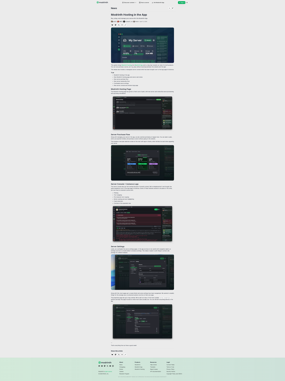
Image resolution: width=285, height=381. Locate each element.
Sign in (183, 2)
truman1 (127, 21)
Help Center (153, 364)
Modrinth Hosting (127, 65)
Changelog (122, 367)
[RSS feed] (169, 8)
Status (121, 369)
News (120, 364)
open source (108, 371)
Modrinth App (139, 65)
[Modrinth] (105, 362)
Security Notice (171, 371)
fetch (136, 21)
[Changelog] (172, 8)
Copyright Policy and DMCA (174, 373)
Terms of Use (170, 367)
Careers (121, 371)
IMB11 (121, 21)
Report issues (154, 369)
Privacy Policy (170, 369)
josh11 (115, 21)
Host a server (145, 2)
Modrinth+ (138, 364)
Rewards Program (124, 373)
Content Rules (170, 364)
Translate (152, 367)
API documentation (155, 371)
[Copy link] (125, 25)
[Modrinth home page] (102, 3)
